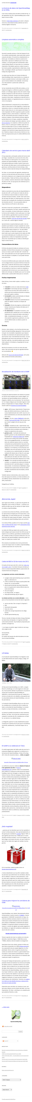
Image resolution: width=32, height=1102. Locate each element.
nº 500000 (21, 915)
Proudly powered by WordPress (8, 1099)
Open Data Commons (12, 21)
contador (18, 833)
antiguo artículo (24, 946)
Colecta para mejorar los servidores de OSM (16, 901)
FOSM (14, 488)
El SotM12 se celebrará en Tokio (13, 746)
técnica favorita (6, 123)
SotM (14, 815)
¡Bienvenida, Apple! (8, 499)
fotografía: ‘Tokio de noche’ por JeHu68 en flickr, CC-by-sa (16, 762)
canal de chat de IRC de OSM (19, 218)
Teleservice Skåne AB (18, 436)
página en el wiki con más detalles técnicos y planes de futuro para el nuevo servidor (16, 981)
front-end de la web (14, 420)
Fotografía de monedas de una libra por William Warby (13, 908)
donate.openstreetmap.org (9, 869)
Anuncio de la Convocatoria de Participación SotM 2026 (14, 1059)
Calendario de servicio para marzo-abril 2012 (16, 151)
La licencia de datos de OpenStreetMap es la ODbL (16, 9)
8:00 (27, 287)
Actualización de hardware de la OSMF (15, 372)
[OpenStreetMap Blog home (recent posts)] (16, 1020)
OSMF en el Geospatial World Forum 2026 (11, 1053)
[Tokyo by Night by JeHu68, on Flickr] (16, 758)
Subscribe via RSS (8, 1026)
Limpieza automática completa (13, 39)
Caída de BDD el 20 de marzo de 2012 (15, 561)
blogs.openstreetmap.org (8, 1070)
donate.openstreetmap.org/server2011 (16, 933)
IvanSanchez (13, 2)
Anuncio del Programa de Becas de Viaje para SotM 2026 (15, 1061)
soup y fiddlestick (19, 418)
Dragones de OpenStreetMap (18, 405)
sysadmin (24, 488)
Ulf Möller (5, 653)
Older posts (5, 1007)
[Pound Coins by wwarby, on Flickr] (16, 906)
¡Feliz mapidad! (7, 826)
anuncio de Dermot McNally (16, 355)
